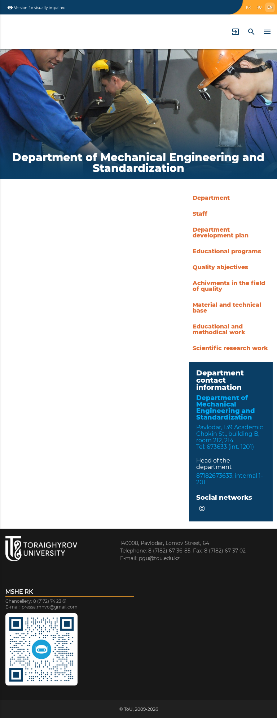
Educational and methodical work (219, 329)
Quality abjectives (220, 267)
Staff (200, 213)
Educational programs (227, 251)
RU (259, 7)
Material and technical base (227, 307)
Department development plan (221, 232)
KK (248, 7)
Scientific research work (230, 348)
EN (270, 7)
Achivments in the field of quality (229, 286)
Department (211, 197)
